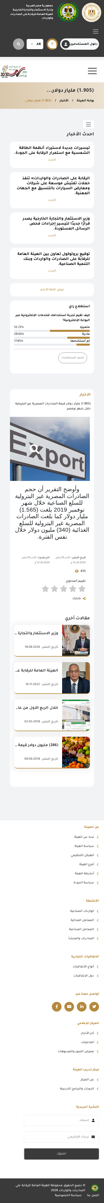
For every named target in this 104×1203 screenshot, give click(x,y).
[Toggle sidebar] (88, 124)
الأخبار (64, 100)
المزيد (52, 160)
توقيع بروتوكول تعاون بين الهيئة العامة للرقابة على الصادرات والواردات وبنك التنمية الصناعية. (53, 259)
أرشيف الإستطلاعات (72, 358)
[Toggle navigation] (96, 31)
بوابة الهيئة (85, 100)
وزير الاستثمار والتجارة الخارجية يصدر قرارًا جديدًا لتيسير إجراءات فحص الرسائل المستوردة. (56, 224)
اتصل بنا (93, 1195)
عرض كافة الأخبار (52, 289)
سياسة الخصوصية (68, 1195)
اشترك (61, 1153)
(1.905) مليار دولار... (37, 100)
